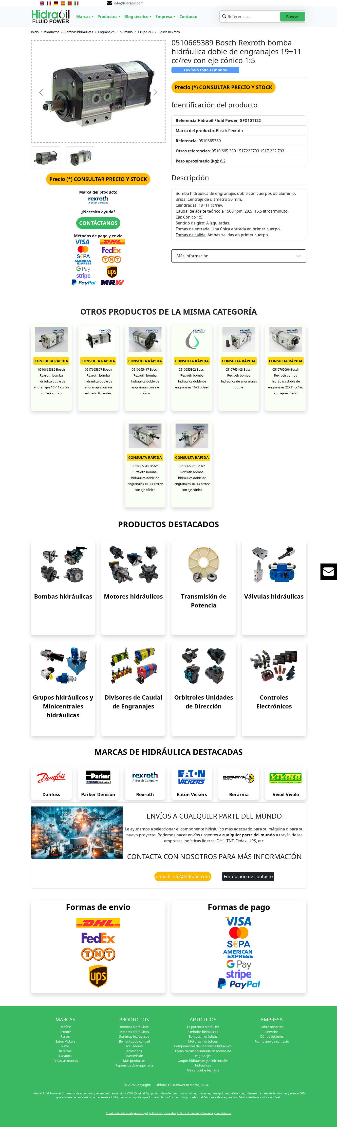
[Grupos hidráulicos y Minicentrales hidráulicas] (63, 665)
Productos (51, 32)
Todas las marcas (65, 1060)
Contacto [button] (188, 16)
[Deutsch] (56, 3)
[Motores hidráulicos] (133, 564)
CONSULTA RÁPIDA (51, 361)
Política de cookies (189, 1113)
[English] (42, 3)
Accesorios (134, 1051)
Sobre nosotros (272, 1027)
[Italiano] (76, 3)
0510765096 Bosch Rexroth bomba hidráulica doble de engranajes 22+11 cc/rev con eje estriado (285, 381)
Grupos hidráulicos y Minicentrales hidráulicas (63, 706)
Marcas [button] (83, 16)
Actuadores (134, 1046)
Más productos (134, 1060)
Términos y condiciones (216, 1113)
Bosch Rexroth (169, 32)
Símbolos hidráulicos (203, 1031)
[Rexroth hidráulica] (145, 778)
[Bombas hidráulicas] (63, 564)
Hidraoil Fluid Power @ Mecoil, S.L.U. (182, 1085)
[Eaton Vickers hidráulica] (191, 778)
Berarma (239, 794)
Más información (192, 256)
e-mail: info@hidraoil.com (183, 876)
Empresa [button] (163, 16)
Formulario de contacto (248, 876)
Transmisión (134, 1055)
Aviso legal (141, 1113)
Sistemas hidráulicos (134, 1036)
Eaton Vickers (192, 794)
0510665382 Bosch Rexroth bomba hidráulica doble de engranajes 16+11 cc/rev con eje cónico (51, 381)
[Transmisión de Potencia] (203, 564)
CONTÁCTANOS (98, 223)
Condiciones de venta (119, 1113)
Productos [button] (107, 16)
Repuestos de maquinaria (134, 1065)
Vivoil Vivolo (286, 794)
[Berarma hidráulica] (238, 778)
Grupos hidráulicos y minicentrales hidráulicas (203, 1063)
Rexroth (145, 794)
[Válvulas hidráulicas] (274, 564)
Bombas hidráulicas (78, 32)
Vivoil (65, 1046)
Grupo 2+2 (145, 32)
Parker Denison (98, 794)
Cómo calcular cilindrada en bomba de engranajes (203, 1053)
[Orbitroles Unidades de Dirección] (203, 665)
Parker (65, 1036)
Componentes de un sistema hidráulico (203, 1046)
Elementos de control (134, 1041)
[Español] (63, 3)
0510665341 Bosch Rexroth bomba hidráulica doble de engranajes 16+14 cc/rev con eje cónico (145, 478)
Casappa (65, 1055)
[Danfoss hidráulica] (51, 778)
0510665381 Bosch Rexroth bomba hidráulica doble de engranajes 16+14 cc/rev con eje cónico (192, 478)
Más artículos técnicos (203, 1070)
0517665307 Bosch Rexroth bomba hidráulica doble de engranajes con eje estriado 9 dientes (98, 381)
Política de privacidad (162, 1113)
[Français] (49, 3)
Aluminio (126, 32)
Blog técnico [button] (136, 16)
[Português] (70, 3)
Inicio (35, 32)
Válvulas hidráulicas (274, 596)
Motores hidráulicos (133, 596)
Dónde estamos (271, 1036)
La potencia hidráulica (203, 1027)
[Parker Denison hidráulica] (98, 778)
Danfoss (51, 794)
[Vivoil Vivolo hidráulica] (285, 778)
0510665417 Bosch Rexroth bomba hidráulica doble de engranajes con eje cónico (145, 381)
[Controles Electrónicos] (274, 665)
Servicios (271, 1031)
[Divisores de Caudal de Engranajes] (133, 665)
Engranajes (106, 32)
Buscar (292, 17)
